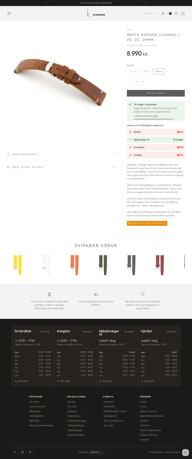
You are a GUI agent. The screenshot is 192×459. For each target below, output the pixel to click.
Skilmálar (34, 420)
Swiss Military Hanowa (151, 415)
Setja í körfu (156, 93)
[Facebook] (14, 452)
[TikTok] (30, 452)
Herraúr (71, 401)
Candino (144, 439)
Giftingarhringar (76, 425)
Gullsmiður (109, 406)
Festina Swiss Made (150, 430)
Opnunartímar (37, 406)
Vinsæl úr (72, 411)
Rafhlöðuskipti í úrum (115, 411)
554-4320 (23, 381)
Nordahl (144, 420)
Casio (143, 401)
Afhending (35, 411)
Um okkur (34, 401)
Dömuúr (72, 406)
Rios (129, 29)
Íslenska (149, 13)
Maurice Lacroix (148, 411)
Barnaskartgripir (76, 434)
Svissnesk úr (74, 415)
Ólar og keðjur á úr (113, 420)
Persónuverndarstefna (41, 425)
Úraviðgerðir (110, 415)
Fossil (143, 406)
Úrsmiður (108, 401)
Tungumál (83, 452)
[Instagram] (22, 452)
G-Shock (144, 425)
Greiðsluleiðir (36, 415)
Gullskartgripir (75, 430)
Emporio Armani (148, 434)
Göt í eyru (109, 425)
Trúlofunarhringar (77, 420)
